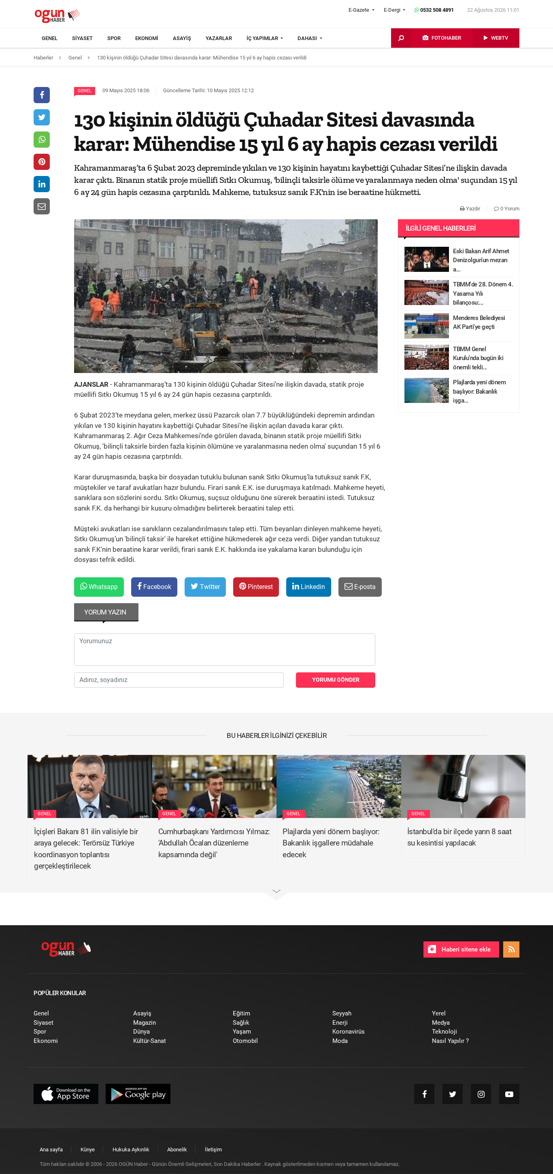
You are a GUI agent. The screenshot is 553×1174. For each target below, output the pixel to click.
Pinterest (259, 587)
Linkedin (312, 587)
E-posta (364, 587)
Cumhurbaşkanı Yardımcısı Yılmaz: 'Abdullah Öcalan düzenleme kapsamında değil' (214, 843)
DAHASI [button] (308, 38)
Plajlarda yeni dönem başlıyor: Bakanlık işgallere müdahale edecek (331, 843)
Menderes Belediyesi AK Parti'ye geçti (479, 322)
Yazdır (472, 209)
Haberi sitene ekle (465, 949)
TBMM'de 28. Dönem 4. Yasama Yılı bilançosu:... (483, 293)
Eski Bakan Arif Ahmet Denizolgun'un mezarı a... (481, 260)
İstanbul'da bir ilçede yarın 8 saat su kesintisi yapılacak (459, 837)
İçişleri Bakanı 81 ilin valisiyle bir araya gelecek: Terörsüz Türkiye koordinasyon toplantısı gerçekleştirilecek (86, 849)
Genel (84, 90)
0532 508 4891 (436, 10)
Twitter (209, 587)
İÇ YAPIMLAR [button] (263, 38)
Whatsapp (102, 587)
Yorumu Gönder (335, 679)
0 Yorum (509, 209)
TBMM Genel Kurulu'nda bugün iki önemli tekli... (478, 358)
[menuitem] (57, 38)
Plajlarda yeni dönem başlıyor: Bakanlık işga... (479, 391)
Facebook (156, 587)
